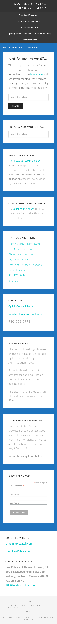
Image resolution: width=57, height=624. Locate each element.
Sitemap (13, 280)
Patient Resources (19, 270)
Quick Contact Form (20, 306)
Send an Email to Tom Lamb (25, 314)
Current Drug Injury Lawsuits (25, 243)
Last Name (14, 503)
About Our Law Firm (20, 254)
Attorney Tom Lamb (20, 259)
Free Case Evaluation (20, 249)
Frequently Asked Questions (25, 265)
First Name (14, 494)
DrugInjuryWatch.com (19, 543)
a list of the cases (23, 209)
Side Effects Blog (18, 275)
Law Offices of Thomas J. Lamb (28, 6)
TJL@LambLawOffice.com (21, 585)
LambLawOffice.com (18, 551)
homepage (36, 74)
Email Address (17, 486)
